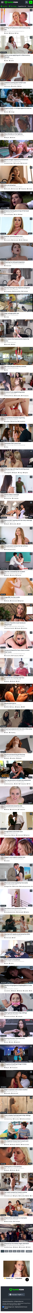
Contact (4, 1303)
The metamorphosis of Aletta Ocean (15, 1245)
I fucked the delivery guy (12, 368)
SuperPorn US (22, 6)
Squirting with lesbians (12, 419)
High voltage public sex (11, 313)
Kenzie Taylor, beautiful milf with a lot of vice (15, 1168)
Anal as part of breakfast (12, 960)
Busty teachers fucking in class (14, 573)
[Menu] (2, 2)
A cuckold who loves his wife (13, 806)
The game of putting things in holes (15, 1064)
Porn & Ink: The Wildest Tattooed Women (15, 263)
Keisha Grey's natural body (13, 1117)
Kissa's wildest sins (11, 393)
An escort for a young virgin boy (14, 678)
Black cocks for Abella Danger (13, 161)
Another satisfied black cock (13, 236)
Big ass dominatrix (10, 703)
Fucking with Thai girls (11, 1040)
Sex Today (13, 6)
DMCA (19, 1304)
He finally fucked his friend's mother (15, 1192)
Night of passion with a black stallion (16, 1090)
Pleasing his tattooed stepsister (14, 262)
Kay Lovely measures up (12, 599)
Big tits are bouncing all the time (14, 754)
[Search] (26, 2)
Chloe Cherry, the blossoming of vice (15, 653)
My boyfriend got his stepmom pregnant (17, 288)
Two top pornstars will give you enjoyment (17, 780)
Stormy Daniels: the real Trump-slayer (15, 135)
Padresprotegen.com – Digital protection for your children (15, 1307)
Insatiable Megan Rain (11, 884)
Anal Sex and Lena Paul (12, 833)
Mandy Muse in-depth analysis (14, 910)
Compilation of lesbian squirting (14, 418)
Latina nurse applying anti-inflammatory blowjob (17, 56)
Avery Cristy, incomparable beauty (15, 859)
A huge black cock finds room (13, 831)
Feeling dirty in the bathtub (13, 1166)
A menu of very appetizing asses (14, 392)
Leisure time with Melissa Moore (14, 187)
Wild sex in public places (12, 315)
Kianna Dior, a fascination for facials (15, 238)
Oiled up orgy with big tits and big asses (16, 469)
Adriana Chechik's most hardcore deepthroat (14, 624)
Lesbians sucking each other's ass (15, 83)
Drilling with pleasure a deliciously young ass (17, 28)
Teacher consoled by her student (14, 571)
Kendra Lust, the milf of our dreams (15, 1194)
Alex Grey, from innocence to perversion (15, 31)
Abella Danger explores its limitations (16, 159)
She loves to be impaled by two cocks (16, 883)
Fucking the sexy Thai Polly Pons (14, 1038)
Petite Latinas (9, 58)
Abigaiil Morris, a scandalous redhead (15, 756)
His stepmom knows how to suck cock (16, 1141)
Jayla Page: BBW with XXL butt (13, 705)
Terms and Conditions (12, 1303)
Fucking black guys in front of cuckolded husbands (15, 807)
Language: (17, 1294)
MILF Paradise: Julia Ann (12, 989)
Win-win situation (10, 185)
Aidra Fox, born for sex (11, 1091)
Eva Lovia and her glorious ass (13, 84)
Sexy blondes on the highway (13, 134)
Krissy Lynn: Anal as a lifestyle (13, 935)
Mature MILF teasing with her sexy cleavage (18, 520)
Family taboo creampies (12, 289)
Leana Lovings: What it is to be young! (15, 445)
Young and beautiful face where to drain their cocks (17, 651)
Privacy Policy (27, 1303)
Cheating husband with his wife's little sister (18, 729)
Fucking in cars (10, 212)
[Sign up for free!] (30, 2)
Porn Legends (9, 110)
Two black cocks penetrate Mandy (15, 908)
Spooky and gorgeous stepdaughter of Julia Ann (18, 986)
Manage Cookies (13, 1304)
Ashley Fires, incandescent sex (14, 1142)
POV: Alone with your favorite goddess (15, 782)
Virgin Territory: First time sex (13, 679)
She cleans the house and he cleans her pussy (16, 340)
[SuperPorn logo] (11, 2)
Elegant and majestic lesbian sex (14, 857)
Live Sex (5, 6)
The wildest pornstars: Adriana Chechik (15, 626)
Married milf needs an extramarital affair (17, 934)
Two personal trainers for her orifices (16, 546)
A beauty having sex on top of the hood (16, 211)
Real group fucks (10, 470)
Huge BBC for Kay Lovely (12, 597)
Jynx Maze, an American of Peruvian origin (15, 961)
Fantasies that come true (12, 443)
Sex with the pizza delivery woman (15, 366)
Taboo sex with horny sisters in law (15, 730)
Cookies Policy (5, 1304)
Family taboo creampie (11, 495)
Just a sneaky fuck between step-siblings (17, 1115)
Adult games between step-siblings (15, 1013)
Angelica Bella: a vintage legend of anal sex (18, 108)
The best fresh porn (11, 342)
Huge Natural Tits (10, 522)
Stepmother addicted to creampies (15, 1218)
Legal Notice (20, 1303)
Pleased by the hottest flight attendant (16, 1243)
